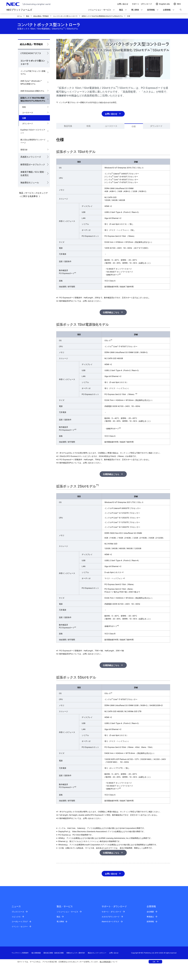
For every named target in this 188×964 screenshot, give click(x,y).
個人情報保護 (105, 962)
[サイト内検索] (180, 10)
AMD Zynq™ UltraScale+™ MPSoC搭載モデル (31, 82)
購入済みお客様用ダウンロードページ (33, 141)
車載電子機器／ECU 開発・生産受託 (33, 174)
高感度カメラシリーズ (30, 157)
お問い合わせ (111, 114)
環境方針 (24, 149)
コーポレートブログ (20, 921)
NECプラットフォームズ (19, 9)
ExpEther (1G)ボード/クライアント (32, 131)
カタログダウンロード (111, 917)
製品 (27, 16)
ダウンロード (27, 123)
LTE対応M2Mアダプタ (30, 53)
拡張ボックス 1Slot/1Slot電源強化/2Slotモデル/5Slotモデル (102, 16)
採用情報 (150, 921)
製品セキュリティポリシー (97, 953)
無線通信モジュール (29, 182)
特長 (24, 107)
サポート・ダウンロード (111, 912)
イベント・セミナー (20, 926)
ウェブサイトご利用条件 (20, 953)
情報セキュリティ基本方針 (76, 953)
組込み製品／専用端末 (41, 16)
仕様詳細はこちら (111, 312)
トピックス (16, 917)
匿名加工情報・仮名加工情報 (54, 953)
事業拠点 (150, 917)
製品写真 (68, 126)
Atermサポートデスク (110, 921)
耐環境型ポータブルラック (32, 164)
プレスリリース (18, 912)
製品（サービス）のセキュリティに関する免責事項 (33, 194)
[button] (100, 10)
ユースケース (27, 112)
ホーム (19, 16)
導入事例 (60, 921)
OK (154, 962)
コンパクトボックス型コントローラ (65, 16)
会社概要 (150, 912)
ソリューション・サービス (67, 912)
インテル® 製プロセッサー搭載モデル (32, 72)
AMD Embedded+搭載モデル (32, 91)
